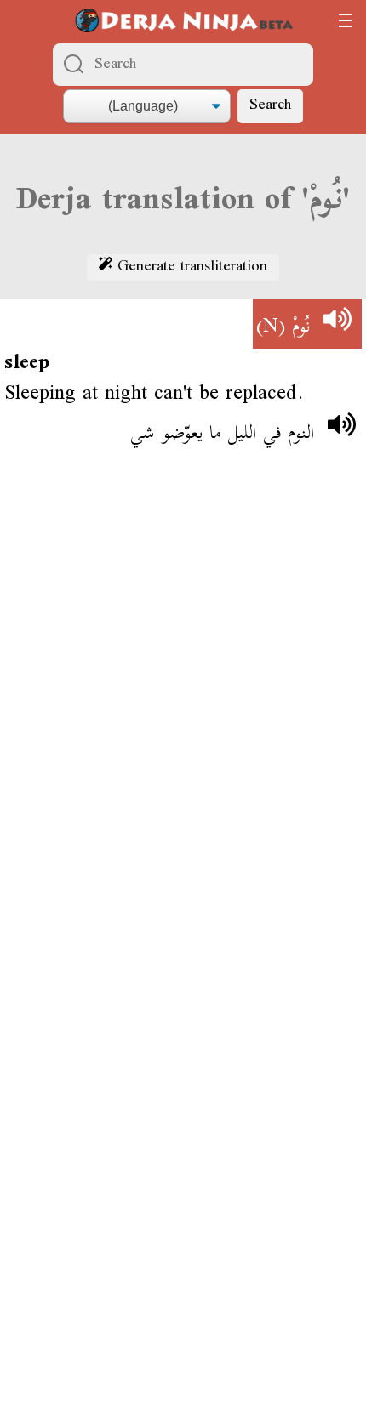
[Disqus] (183, 712)
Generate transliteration (189, 267)
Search (270, 105)
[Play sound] (337, 324)
